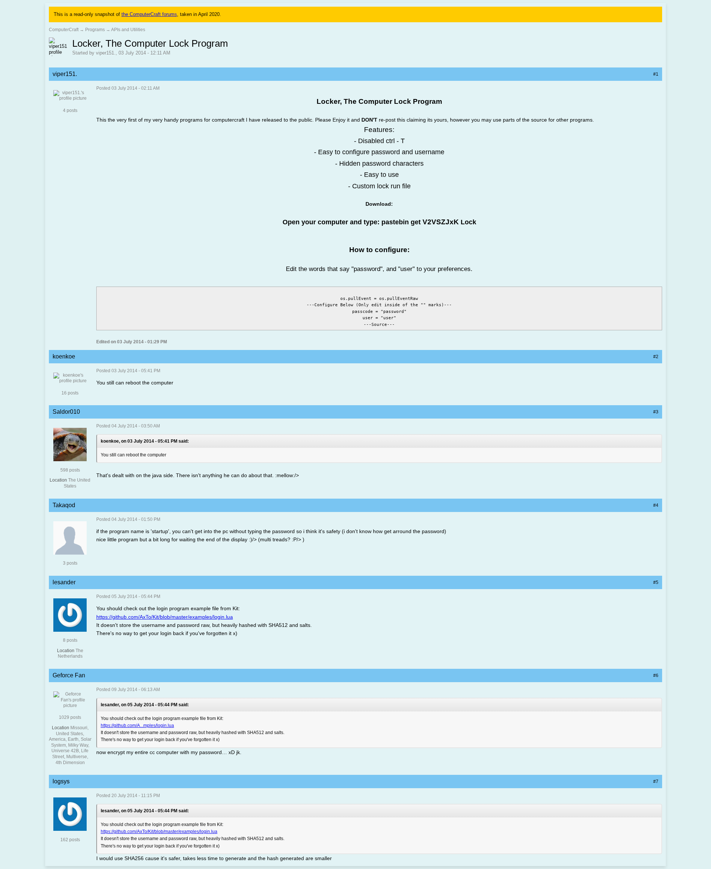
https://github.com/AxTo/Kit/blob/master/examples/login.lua (164, 617)
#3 (655, 411)
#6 (655, 675)
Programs (95, 29)
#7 (655, 781)
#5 (655, 582)
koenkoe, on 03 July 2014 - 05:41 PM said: (145, 441)
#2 (655, 356)
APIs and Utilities (128, 29)
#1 (655, 74)
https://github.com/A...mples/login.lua (137, 725)
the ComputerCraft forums (149, 14)
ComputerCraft (64, 29)
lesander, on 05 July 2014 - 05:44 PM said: (145, 704)
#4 (655, 505)
